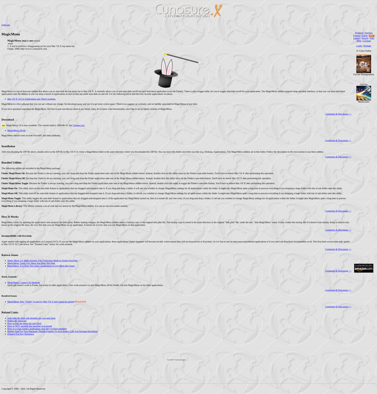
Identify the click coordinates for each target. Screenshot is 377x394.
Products (359, 33)
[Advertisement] (364, 217)
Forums (356, 35)
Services (369, 33)
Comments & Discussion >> (338, 114)
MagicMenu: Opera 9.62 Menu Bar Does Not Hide (31, 263)
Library (356, 38)
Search (365, 38)
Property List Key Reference (20, 334)
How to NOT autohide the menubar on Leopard (29, 326)
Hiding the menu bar (17, 321)
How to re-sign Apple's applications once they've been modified (37, 328)
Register (367, 46)
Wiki (372, 38)
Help (359, 41)
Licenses (367, 41)
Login (359, 46)
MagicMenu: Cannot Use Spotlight (23, 282)
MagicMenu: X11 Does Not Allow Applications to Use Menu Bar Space (41, 266)
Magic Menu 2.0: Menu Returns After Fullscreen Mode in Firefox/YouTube (42, 260)
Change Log (78, 125)
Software (5, 25)
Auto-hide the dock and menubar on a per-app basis (31, 318)
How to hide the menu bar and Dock (24, 323)
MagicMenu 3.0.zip (16, 130)
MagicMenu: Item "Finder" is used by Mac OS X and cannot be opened (40, 301)
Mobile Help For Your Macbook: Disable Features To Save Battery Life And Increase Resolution (52, 331)
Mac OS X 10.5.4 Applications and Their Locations (31, 99)
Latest (364, 35)
